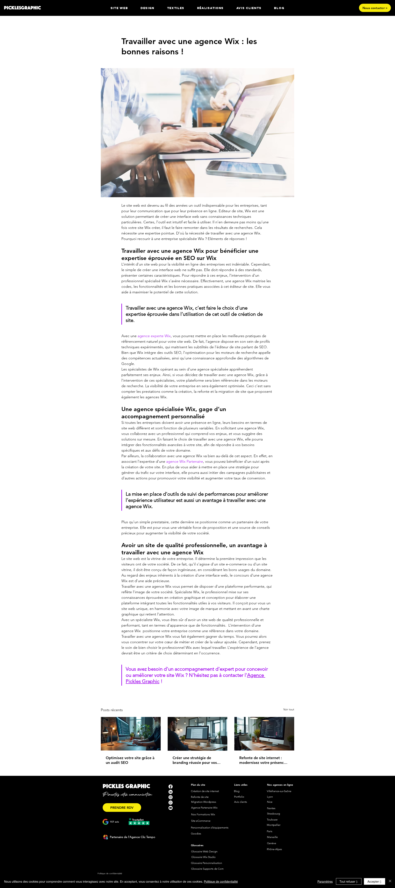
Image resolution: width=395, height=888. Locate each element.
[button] (147, 7)
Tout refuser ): (348, 881)
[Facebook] (170, 786)
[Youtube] (170, 808)
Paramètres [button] (325, 881)
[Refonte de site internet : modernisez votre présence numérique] (264, 733)
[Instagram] (170, 797)
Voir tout (288, 709)
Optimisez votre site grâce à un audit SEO (130, 760)
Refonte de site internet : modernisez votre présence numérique (262, 760)
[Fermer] (390, 881)
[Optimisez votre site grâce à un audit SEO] (131, 733)
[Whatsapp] (170, 803)
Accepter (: (374, 881)
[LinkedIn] (170, 792)
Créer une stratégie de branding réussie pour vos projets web (195, 760)
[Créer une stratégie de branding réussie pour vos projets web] (198, 734)
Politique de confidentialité (221, 881)
